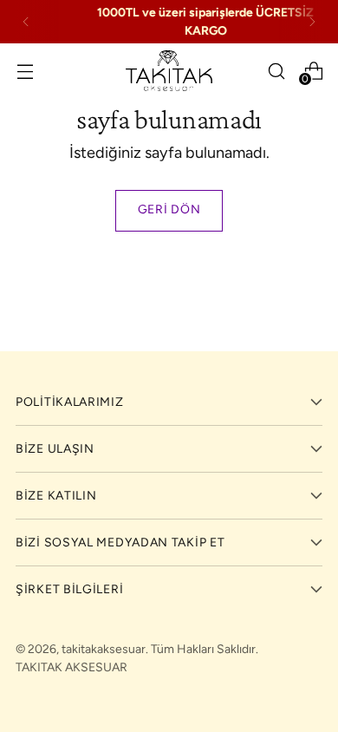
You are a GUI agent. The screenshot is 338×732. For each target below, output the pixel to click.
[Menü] (24, 70)
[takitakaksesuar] (169, 70)
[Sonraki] (312, 21)
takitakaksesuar (104, 649)
